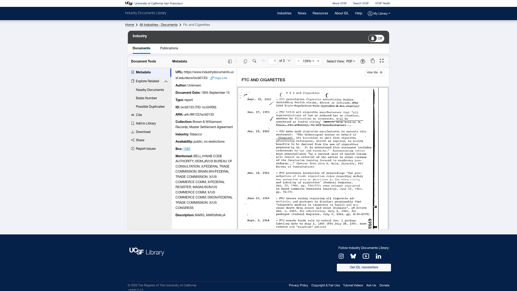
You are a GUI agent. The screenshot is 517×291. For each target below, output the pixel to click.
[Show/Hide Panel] (230, 61)
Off (380, 38)
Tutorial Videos (353, 285)
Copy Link (220, 78)
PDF (349, 61)
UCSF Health (382, 3)
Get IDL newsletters (364, 267)
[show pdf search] (254, 61)
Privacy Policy (298, 285)
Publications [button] (169, 48)
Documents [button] (141, 48)
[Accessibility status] (362, 62)
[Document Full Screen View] (381, 61)
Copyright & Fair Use (325, 285)
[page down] (289, 61)
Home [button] (129, 25)
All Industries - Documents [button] (159, 25)
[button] (379, 14)
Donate (384, 285)
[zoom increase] (318, 61)
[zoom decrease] (298, 61)
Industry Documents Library (145, 13)
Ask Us (371, 285)
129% (307, 61)
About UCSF (339, 3)
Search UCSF (361, 3)
